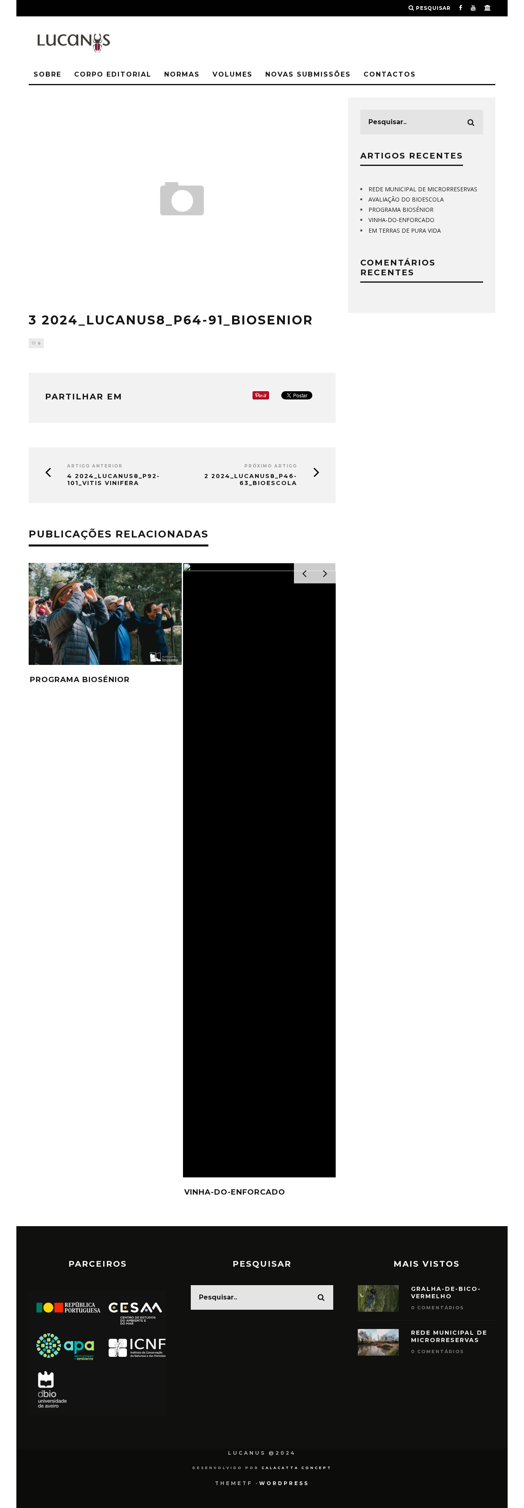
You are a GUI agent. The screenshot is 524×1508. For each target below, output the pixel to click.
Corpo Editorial (112, 74)
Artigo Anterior (95, 466)
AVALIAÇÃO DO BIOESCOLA (406, 199)
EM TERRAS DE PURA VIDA (404, 230)
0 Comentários (437, 1308)
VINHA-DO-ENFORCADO (234, 1192)
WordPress (284, 1483)
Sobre (47, 74)
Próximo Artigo (270, 466)
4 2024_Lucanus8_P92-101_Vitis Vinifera (113, 480)
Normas (182, 74)
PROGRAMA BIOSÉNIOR (80, 679)
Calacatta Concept (297, 1468)
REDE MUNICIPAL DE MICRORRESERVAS (422, 189)
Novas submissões (308, 74)
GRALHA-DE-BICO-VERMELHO (446, 1292)
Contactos (390, 74)
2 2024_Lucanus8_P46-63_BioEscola (250, 480)
